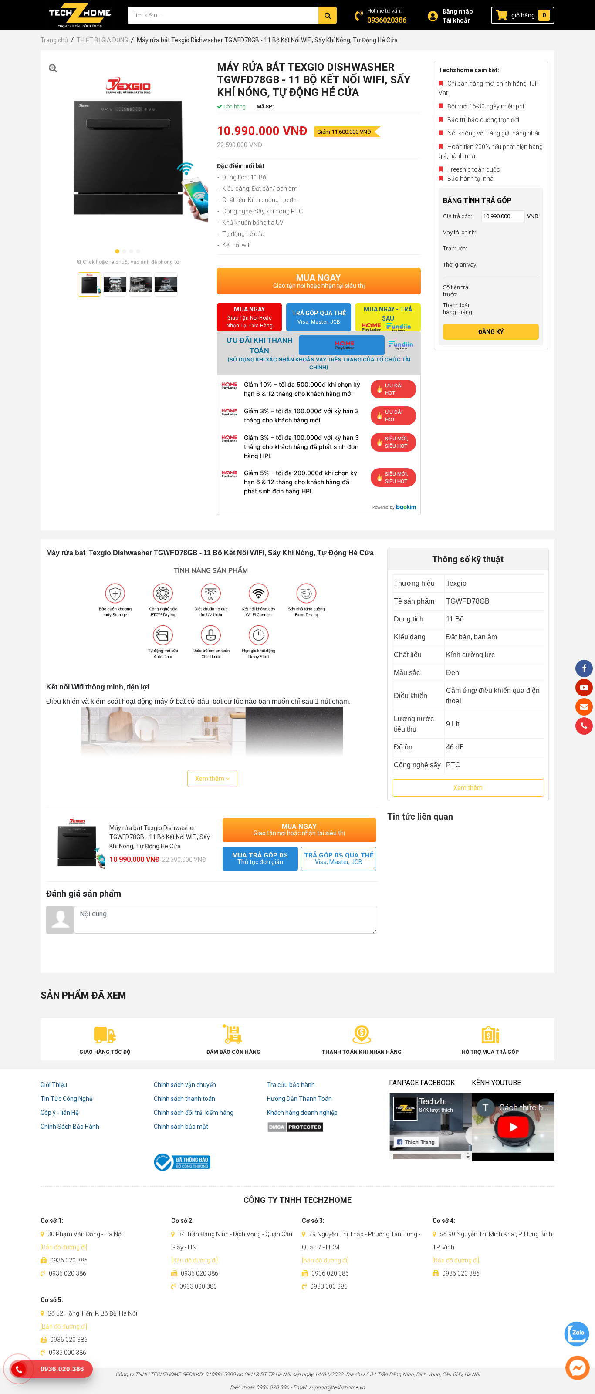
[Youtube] (584, 687)
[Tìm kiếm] (327, 15)
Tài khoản (457, 20)
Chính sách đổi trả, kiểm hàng (193, 1112)
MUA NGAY (319, 281)
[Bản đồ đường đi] (64, 1247)
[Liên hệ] (584, 707)
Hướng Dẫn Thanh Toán (299, 1098)
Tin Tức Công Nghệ (66, 1098)
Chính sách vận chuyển (185, 1084)
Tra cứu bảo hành (291, 1084)
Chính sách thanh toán (184, 1098)
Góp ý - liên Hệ (59, 1112)
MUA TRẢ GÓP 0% (260, 858)
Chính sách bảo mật (181, 1126)
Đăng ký (491, 331)
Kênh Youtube (496, 1083)
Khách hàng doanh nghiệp (302, 1112)
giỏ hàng (523, 15)
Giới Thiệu (54, 1084)
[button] (117, 251)
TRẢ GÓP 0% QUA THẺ (338, 858)
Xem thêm (210, 778)
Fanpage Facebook (422, 1083)
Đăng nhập (458, 11)
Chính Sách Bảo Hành (70, 1126)
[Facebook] (584, 668)
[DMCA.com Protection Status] (323, 1127)
